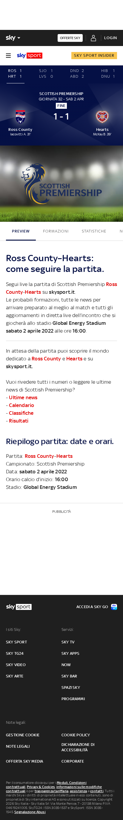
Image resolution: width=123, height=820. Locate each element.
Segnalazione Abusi (30, 812)
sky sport (16, 642)
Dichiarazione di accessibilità (77, 747)
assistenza (78, 791)
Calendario (21, 405)
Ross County (46, 359)
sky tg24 (15, 653)
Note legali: (16, 722)
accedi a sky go (92, 607)
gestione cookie (22, 735)
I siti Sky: (13, 629)
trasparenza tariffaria (51, 791)
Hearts (33, 292)
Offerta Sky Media (24, 761)
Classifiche (21, 413)
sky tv (67, 642)
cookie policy (75, 735)
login (110, 38)
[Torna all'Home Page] (30, 56)
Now (66, 665)
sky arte (15, 676)
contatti (97, 791)
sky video (16, 665)
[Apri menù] (8, 56)
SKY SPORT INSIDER (94, 55)
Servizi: (67, 629)
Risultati (18, 421)
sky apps (70, 653)
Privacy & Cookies (41, 787)
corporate (72, 761)
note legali (18, 746)
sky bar (69, 676)
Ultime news (23, 397)
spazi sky (70, 687)
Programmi (73, 699)
